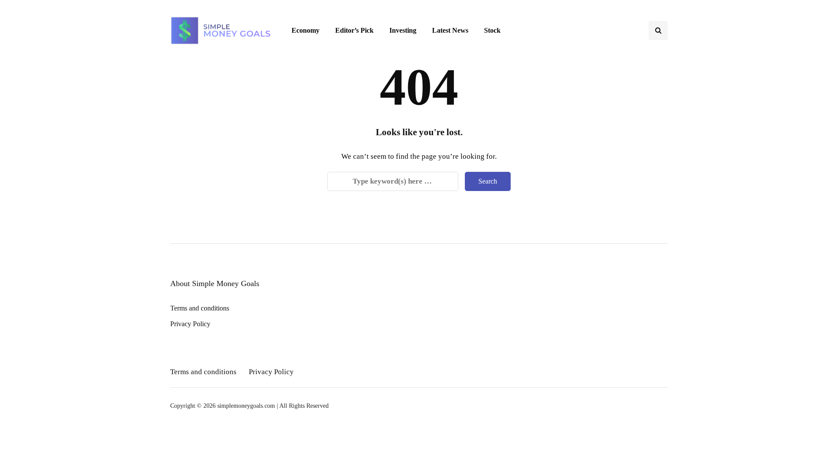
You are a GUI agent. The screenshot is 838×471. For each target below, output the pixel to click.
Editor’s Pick (354, 30)
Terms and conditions (199, 308)
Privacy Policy (190, 324)
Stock (492, 30)
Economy (305, 30)
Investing (402, 30)
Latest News (450, 30)
